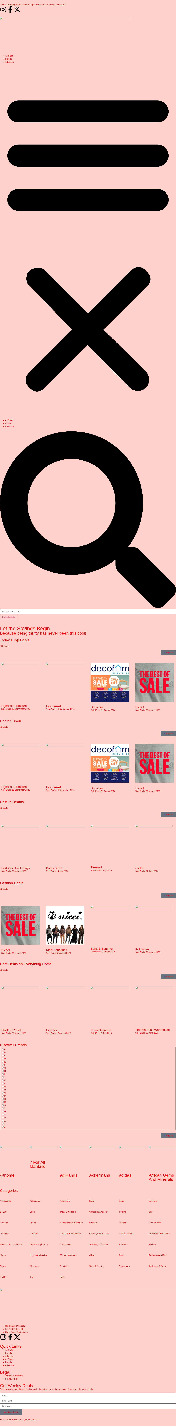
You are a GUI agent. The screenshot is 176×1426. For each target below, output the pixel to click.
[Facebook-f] (10, 9)
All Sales (9, 56)
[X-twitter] (17, 9)
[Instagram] (3, 9)
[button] (88, 241)
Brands (8, 59)
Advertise (9, 62)
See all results (8, 617)
